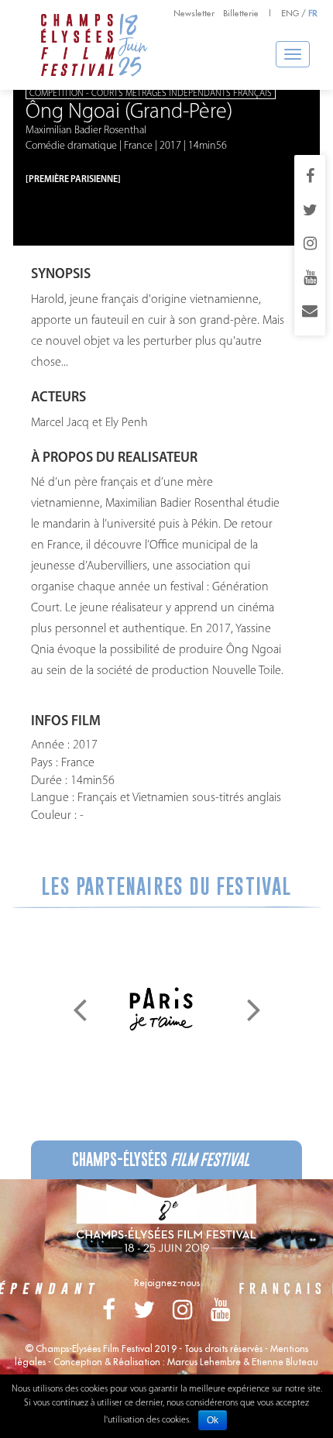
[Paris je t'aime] (161, 1008)
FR (313, 13)
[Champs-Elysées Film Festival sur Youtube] (310, 279)
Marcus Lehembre (204, 1361)
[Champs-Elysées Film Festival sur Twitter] (310, 211)
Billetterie (241, 13)
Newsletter (194, 13)
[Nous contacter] (310, 312)
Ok (212, 1420)
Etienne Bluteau (285, 1361)
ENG (290, 13)
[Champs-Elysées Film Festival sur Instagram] (310, 245)
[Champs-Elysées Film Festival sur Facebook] (310, 177)
